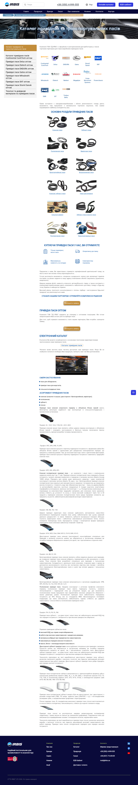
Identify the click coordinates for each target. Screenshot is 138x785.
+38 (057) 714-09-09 (107, 756)
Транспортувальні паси (86, 236)
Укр (91, 5)
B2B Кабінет (77, 760)
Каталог (76, 747)
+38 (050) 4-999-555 (68, 4)
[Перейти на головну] (12, 4)
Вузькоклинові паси (86, 172)
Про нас (49, 747)
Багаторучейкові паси (57, 172)
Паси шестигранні (86, 193)
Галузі (60, 11)
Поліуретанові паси (57, 236)
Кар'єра (111, 11)
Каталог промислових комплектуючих (30, 15)
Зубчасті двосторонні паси (86, 215)
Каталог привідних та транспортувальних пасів (16, 48)
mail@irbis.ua (105, 760)
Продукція (38, 11)
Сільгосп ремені (57, 215)
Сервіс (26, 11)
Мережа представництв (109, 747)
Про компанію (74, 11)
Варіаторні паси (86, 151)
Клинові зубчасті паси (57, 193)
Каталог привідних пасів (72, 345)
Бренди (50, 11)
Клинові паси (57, 130)
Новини (87, 11)
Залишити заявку (72, 303)
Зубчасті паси (86, 130)
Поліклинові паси (57, 151)
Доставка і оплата (80, 765)
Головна (8, 15)
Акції (48, 765)
